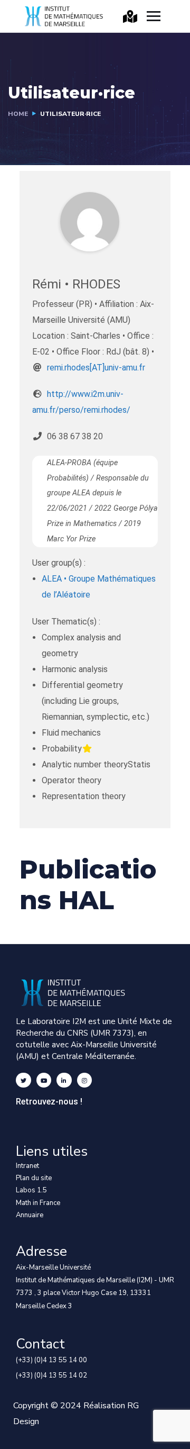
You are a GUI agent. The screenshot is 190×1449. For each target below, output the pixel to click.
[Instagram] (84, 1080)
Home (18, 114)
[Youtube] (44, 1080)
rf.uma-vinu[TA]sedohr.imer (96, 368)
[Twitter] (23, 1080)
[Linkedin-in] (64, 1080)
